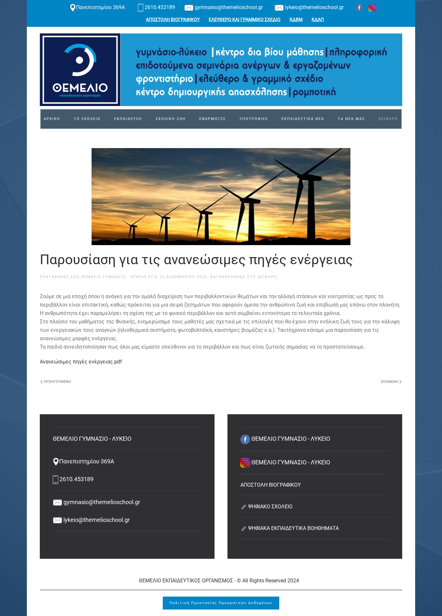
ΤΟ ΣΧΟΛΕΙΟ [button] (87, 119)
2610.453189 (159, 7)
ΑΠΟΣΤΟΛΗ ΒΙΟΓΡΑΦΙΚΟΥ (173, 19)
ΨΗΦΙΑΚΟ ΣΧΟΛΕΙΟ (270, 506)
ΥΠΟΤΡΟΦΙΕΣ (253, 119)
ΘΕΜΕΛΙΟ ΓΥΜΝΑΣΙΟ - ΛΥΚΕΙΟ (114, 277)
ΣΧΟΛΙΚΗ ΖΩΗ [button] (171, 119)
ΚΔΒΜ (296, 19)
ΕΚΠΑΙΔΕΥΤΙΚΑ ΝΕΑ (303, 119)
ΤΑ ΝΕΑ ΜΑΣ (351, 119)
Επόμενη (389, 382)
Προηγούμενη (57, 382)
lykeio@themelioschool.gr (314, 7)
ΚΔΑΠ (318, 19)
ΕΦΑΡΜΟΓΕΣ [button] (212, 119)
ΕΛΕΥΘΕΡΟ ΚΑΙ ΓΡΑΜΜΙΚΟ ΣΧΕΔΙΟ (245, 19)
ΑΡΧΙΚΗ (52, 119)
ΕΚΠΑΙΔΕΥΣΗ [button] (128, 119)
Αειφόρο (267, 277)
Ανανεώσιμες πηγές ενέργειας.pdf (81, 362)
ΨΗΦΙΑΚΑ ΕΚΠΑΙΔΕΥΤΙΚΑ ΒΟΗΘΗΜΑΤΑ (293, 528)
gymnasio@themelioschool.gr (228, 7)
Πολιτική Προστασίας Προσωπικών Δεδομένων (221, 603)
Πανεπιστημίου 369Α (101, 7)
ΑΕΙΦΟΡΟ (388, 119)
